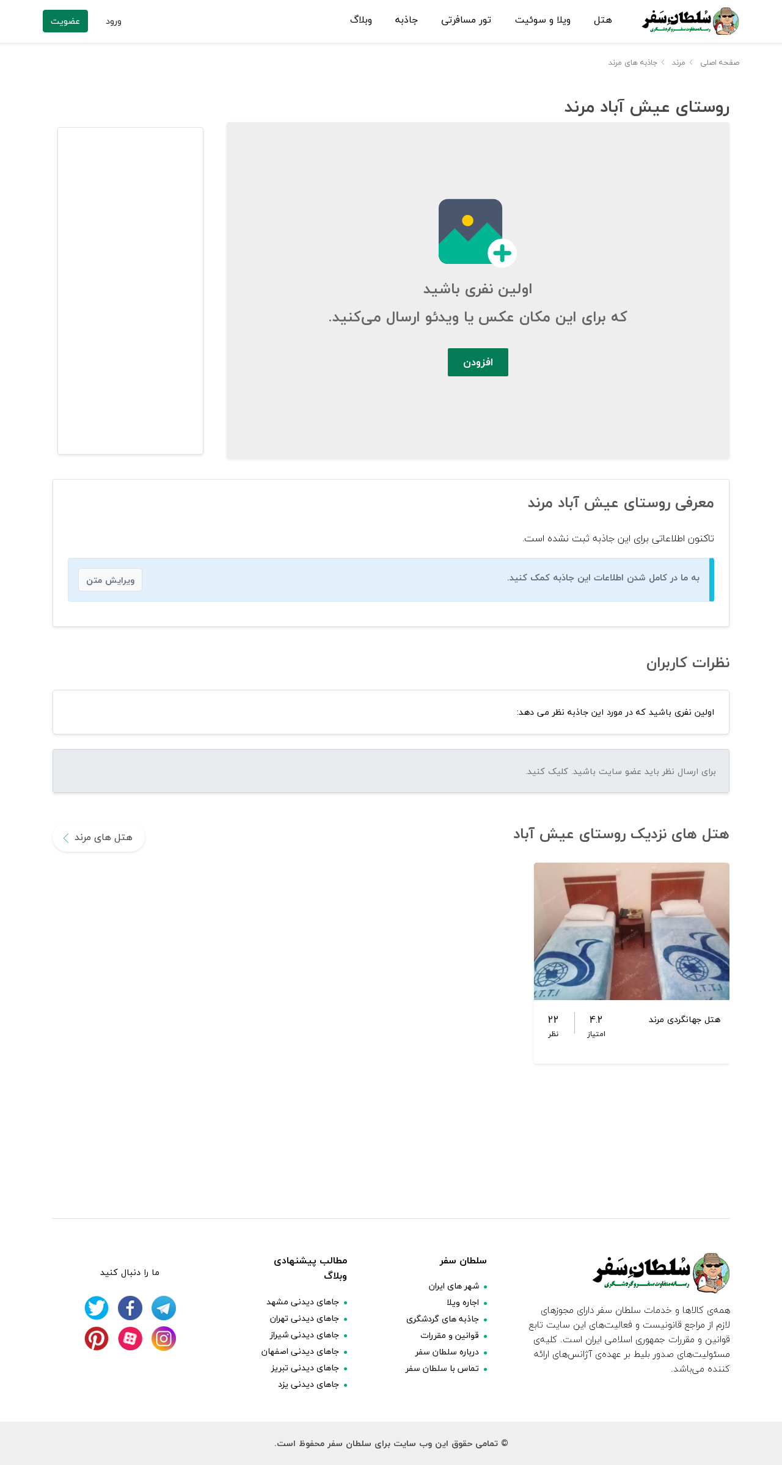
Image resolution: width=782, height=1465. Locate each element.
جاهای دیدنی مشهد (302, 1301)
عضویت (65, 21)
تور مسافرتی (466, 20)
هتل (603, 20)
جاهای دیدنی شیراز (304, 1334)
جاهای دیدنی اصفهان (300, 1351)
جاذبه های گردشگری (442, 1318)
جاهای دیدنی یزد (308, 1384)
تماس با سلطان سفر (442, 1368)
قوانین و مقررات (449, 1335)
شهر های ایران (454, 1285)
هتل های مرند (104, 837)
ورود (114, 21)
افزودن (478, 362)
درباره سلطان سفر (447, 1351)
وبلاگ (361, 20)
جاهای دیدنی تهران (304, 1318)
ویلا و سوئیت (543, 20)
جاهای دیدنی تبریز (305, 1367)
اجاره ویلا (463, 1302)
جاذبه (406, 20)
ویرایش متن (110, 580)
